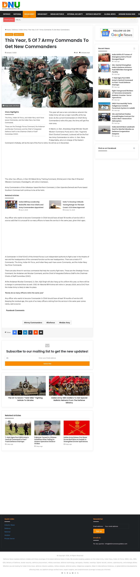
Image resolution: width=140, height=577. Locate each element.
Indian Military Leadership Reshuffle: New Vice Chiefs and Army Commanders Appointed (31, 205)
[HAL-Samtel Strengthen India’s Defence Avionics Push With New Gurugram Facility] (104, 68)
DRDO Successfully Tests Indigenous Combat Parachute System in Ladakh (123, 105)
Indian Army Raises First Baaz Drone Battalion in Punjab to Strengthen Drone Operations (76, 439)
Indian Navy (42, 14)
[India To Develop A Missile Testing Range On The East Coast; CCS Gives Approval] (55, 204)
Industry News (9, 525)
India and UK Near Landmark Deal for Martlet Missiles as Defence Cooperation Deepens (123, 130)
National (17, 14)
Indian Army (29, 14)
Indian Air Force (57, 14)
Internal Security (75, 14)
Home (8, 30)
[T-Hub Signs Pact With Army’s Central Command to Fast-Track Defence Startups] (18, 428)
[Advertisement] (47, 162)
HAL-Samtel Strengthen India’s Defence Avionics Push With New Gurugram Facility (44, 20)
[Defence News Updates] (11, 5)
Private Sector (9, 538)
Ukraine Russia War (127, 14)
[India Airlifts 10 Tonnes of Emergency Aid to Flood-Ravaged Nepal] (104, 57)
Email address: (98, 526)
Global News (110, 14)
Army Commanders (33, 322)
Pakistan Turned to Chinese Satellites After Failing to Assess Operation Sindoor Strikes (45, 440)
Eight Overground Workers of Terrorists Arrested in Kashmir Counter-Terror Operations (122, 94)
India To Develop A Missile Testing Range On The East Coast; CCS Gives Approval (74, 205)
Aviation (7, 535)
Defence (6, 14)
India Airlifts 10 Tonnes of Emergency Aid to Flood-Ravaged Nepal (122, 56)
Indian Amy (65, 322)
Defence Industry (93, 14)
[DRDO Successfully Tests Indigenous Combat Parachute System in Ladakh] (104, 106)
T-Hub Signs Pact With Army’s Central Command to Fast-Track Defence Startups (17, 439)
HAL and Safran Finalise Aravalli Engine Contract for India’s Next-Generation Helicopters (123, 117)
